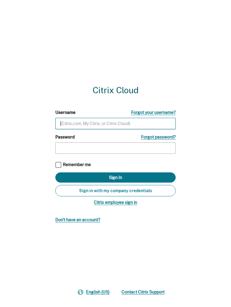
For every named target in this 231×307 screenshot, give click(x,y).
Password (65, 137)
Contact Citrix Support (143, 292)
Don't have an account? (77, 219)
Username (65, 112)
